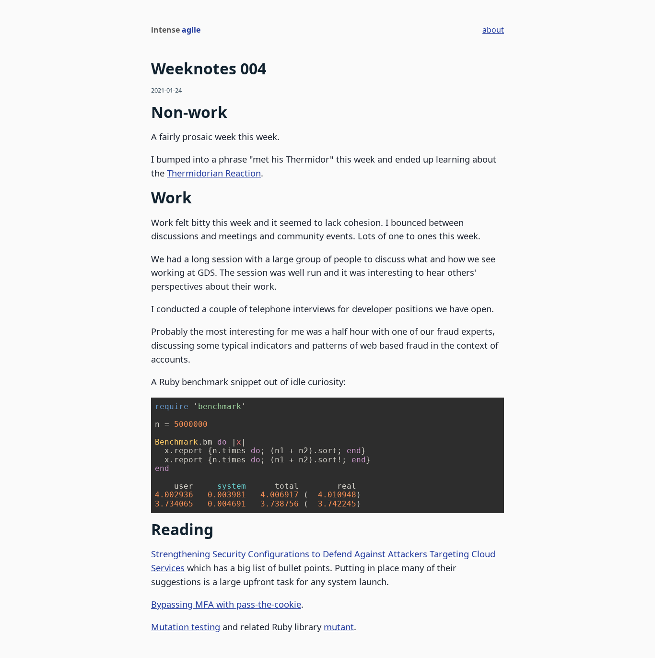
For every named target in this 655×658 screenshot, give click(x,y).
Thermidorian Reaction (214, 173)
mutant (339, 627)
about (493, 29)
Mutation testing (185, 627)
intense (175, 29)
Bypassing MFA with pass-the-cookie (226, 604)
